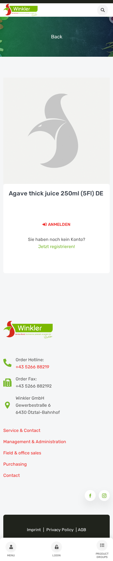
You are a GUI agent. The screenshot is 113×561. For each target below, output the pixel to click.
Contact (11, 475)
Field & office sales (22, 452)
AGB (82, 529)
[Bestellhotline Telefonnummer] (9, 363)
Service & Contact (21, 430)
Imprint (34, 529)
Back (56, 37)
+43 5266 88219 (32, 366)
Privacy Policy (60, 529)
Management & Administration (34, 441)
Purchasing (15, 464)
